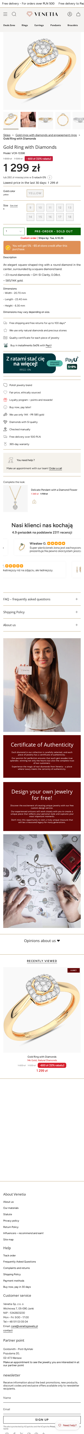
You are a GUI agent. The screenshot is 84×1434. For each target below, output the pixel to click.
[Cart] (78, 14)
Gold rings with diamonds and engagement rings (46, 135)
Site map (8, 1239)
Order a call (55, 468)
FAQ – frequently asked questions (26, 599)
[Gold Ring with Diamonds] (42, 1010)
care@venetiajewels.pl (24, 1326)
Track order (9, 1255)
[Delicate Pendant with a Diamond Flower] (15, 498)
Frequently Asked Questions (19, 1261)
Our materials (11, 1207)
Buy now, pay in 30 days (17, 1286)
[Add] (34, 501)
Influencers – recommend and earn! (23, 1233)
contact (8, 1330)
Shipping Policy (14, 612)
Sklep (6, 135)
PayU (49, 345)
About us (9, 625)
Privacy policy (11, 1220)
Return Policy (11, 1226)
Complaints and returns (16, 1267)
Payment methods (13, 1280)
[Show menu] (5, 14)
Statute (7, 1214)
